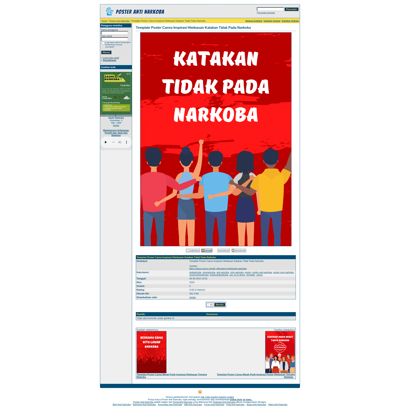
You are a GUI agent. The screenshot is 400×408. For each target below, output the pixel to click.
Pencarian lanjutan (266, 12)
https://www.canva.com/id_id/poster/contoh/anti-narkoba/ (218, 268)
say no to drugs (237, 275)
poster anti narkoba (262, 272)
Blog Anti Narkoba (122, 404)
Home (104, 21)
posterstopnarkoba (199, 275)
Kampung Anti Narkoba (144, 404)
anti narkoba (222, 272)
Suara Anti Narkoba (256, 404)
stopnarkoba (208, 272)
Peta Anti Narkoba (235, 404)
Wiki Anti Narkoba (193, 404)
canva (259, 275)
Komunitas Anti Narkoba (170, 404)
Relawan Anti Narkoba (224, 402)
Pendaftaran (109, 60)
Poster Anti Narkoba (119, 21)
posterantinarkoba (219, 275)
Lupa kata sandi (111, 57)
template (250, 275)
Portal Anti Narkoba (182, 402)
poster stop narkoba (283, 272)
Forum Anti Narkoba (214, 404)
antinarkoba (195, 272)
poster (116, 125)
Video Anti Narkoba (277, 404)
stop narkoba (237, 272)
